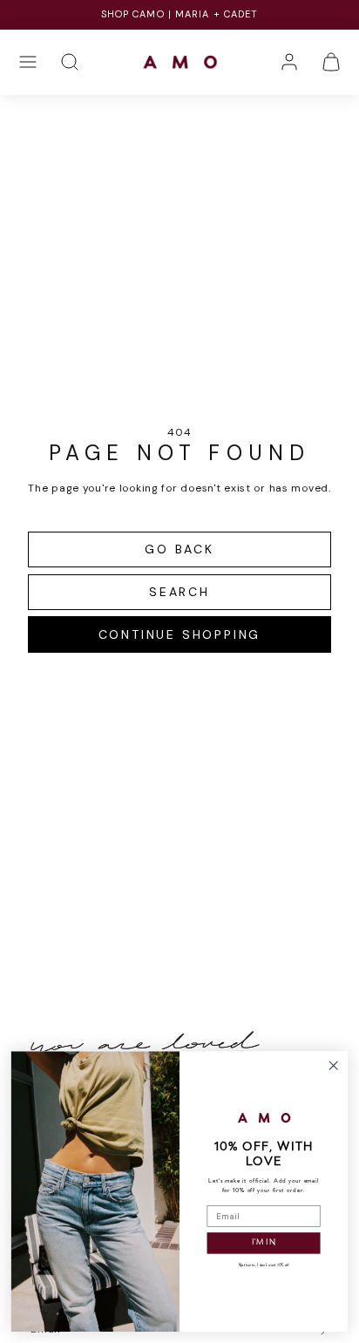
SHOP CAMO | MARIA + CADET (180, 14)
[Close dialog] (333, 1065)
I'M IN (264, 1242)
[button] (28, 62)
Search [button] (179, 592)
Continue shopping (179, 634)
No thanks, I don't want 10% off (263, 1266)
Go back (179, 549)
